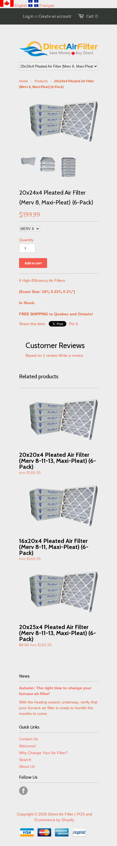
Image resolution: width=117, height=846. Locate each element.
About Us (27, 766)
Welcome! (27, 746)
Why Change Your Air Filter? (43, 753)
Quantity (26, 240)
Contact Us (28, 739)
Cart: (92, 16)
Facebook (23, 790)
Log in (28, 16)
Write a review (71, 355)
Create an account (55, 16)
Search (25, 759)
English (21, 5)
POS (81, 814)
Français (46, 5)
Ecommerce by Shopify (54, 820)
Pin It (73, 324)
